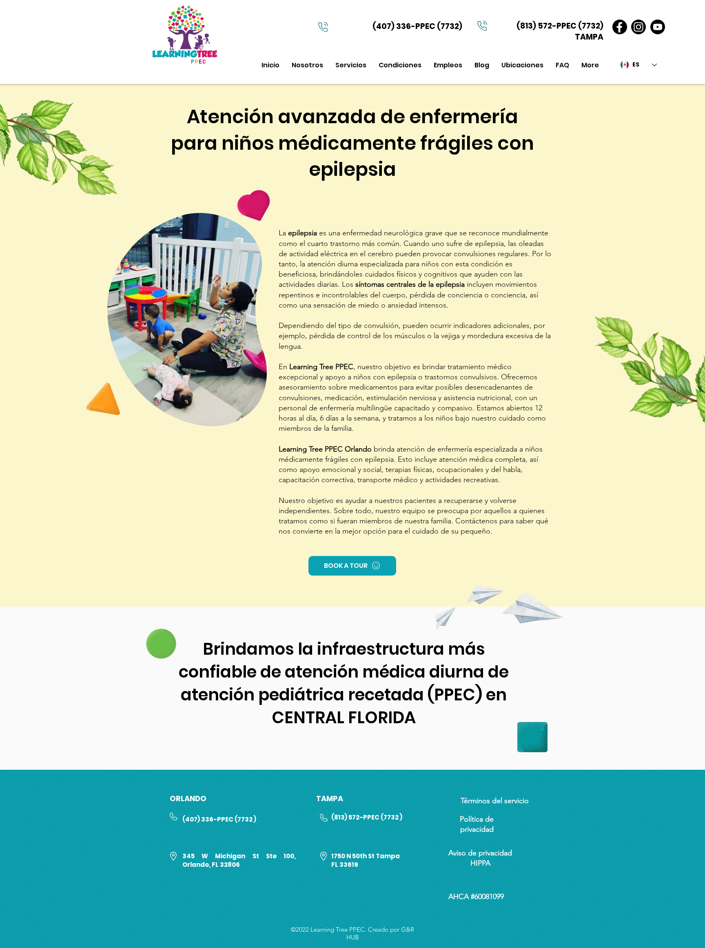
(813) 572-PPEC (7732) (560, 25)
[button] (350, 65)
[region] (187, 319)
